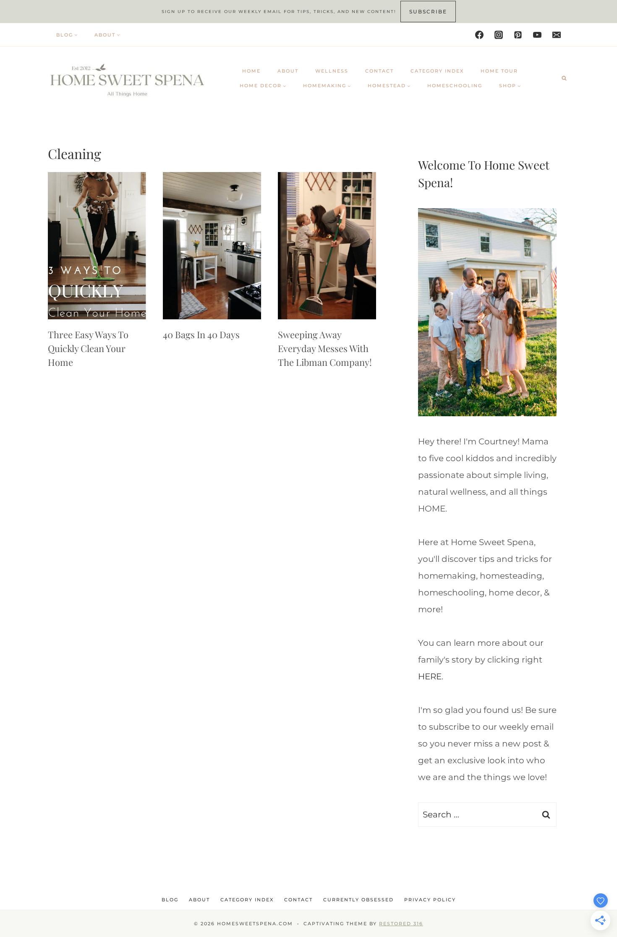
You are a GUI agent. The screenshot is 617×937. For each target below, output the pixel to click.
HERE (430, 676)
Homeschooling (454, 86)
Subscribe (428, 11)
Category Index (437, 71)
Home (251, 71)
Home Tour (499, 71)
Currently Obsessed (358, 900)
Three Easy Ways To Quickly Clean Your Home (88, 348)
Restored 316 (401, 924)
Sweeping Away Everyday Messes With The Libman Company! (325, 348)
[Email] (556, 34)
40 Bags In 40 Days (201, 334)
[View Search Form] (564, 78)
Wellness (331, 71)
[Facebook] (479, 34)
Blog (170, 900)
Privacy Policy (430, 900)
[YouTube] (537, 34)
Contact (379, 71)
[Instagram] (498, 34)
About (287, 71)
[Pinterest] (518, 34)
